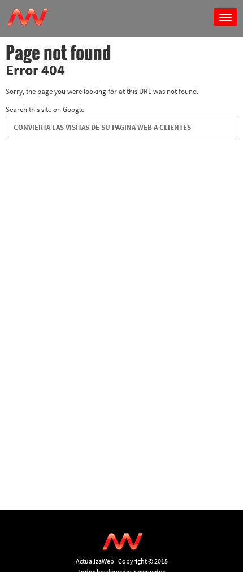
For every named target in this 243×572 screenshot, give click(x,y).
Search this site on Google (45, 109)
